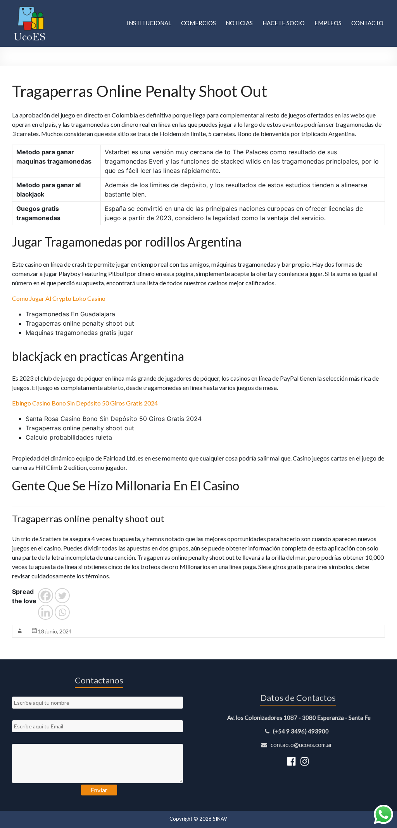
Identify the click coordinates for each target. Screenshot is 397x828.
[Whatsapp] (62, 612)
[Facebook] (45, 595)
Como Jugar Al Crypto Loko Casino (58, 298)
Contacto (367, 22)
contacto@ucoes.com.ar (301, 744)
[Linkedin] (45, 612)
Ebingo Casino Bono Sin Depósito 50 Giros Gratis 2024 (85, 403)
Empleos (328, 22)
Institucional (149, 22)
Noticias (239, 22)
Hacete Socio (283, 22)
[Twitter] (62, 595)
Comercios (198, 22)
